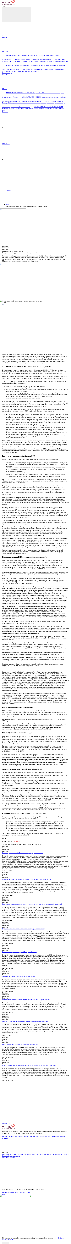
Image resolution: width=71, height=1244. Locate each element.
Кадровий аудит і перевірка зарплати (40, 1154)
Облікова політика (8, 1154)
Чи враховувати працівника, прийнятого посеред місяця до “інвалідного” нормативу (29, 1065)
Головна (8, 190)
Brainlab (4, 1194)
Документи (5, 74)
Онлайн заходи (7, 73)
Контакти (5, 112)
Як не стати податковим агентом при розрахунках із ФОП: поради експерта (26, 999)
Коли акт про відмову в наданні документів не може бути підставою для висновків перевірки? (32, 904)
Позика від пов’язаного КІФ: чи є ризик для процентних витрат (22, 853)
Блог (3, 110)
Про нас (4, 37)
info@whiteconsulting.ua (9, 1157)
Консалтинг (56, 1154)
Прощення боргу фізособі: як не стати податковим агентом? (21, 1044)
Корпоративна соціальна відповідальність (21, 1136)
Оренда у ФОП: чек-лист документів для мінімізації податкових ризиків (25, 1021)
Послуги (5, 51)
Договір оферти (25, 1192)
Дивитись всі (6, 1123)
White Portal (6, 144)
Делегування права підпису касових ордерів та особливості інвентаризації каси (27, 879)
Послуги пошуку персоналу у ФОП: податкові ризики (19, 952)
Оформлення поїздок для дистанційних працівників (18, 976)
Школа (4, 89)
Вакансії (62, 1136)
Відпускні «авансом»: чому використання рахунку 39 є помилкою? (23, 929)
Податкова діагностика (21, 1154)
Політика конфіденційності (10, 1192)
